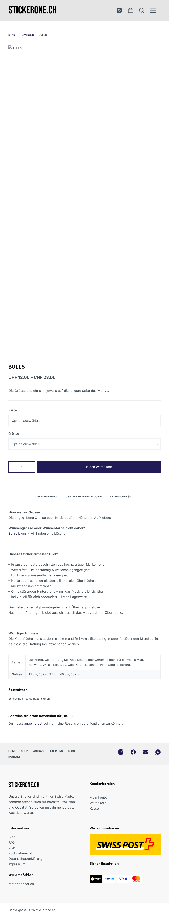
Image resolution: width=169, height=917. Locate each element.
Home (12, 751)
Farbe (12, 410)
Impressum (16, 864)
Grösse (13, 434)
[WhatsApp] (158, 752)
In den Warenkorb (99, 467)
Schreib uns (17, 533)
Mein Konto (98, 797)
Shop (24, 751)
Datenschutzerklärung (25, 859)
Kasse (94, 808)
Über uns (56, 751)
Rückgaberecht (20, 853)
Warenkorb (98, 803)
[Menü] (153, 10)
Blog (71, 751)
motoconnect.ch (21, 884)
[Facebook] (133, 752)
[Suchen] (141, 10)
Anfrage (39, 751)
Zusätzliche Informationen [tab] (83, 496)
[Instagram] (119, 10)
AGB (11, 848)
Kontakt (14, 756)
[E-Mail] (145, 752)
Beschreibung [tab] (47, 496)
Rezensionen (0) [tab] (121, 496)
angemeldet (33, 723)
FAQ (11, 842)
